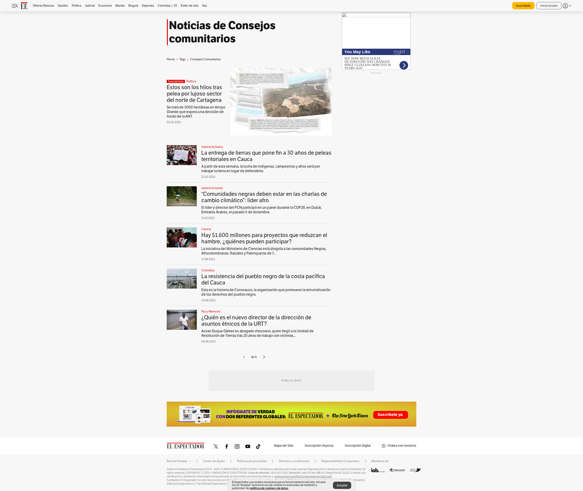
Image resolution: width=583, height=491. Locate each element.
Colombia (207, 270)
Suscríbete (523, 6)
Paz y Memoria (210, 311)
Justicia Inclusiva (212, 147)
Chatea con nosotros (401, 446)
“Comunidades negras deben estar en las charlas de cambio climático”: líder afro (264, 197)
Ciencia (206, 229)
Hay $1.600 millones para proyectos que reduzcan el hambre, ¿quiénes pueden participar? (264, 238)
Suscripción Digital (358, 446)
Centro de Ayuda (214, 461)
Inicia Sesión (549, 6)
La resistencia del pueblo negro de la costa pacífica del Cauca (263, 279)
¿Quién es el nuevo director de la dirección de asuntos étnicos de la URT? (256, 320)
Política (191, 81)
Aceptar (342, 485)
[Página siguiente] (264, 359)
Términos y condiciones (294, 461)
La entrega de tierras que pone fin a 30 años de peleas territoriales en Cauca (266, 156)
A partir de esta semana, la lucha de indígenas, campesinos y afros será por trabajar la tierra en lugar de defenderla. (260, 168)
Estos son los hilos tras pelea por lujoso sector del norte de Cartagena (194, 93)
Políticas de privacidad (251, 461)
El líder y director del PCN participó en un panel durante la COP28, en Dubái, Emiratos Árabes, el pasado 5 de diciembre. (261, 209)
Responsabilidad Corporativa (340, 461)
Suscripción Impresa (319, 446)
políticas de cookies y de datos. (269, 488)
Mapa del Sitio (283, 446)
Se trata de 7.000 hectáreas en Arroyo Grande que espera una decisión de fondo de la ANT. (196, 112)
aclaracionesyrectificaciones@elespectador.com (303, 476)
